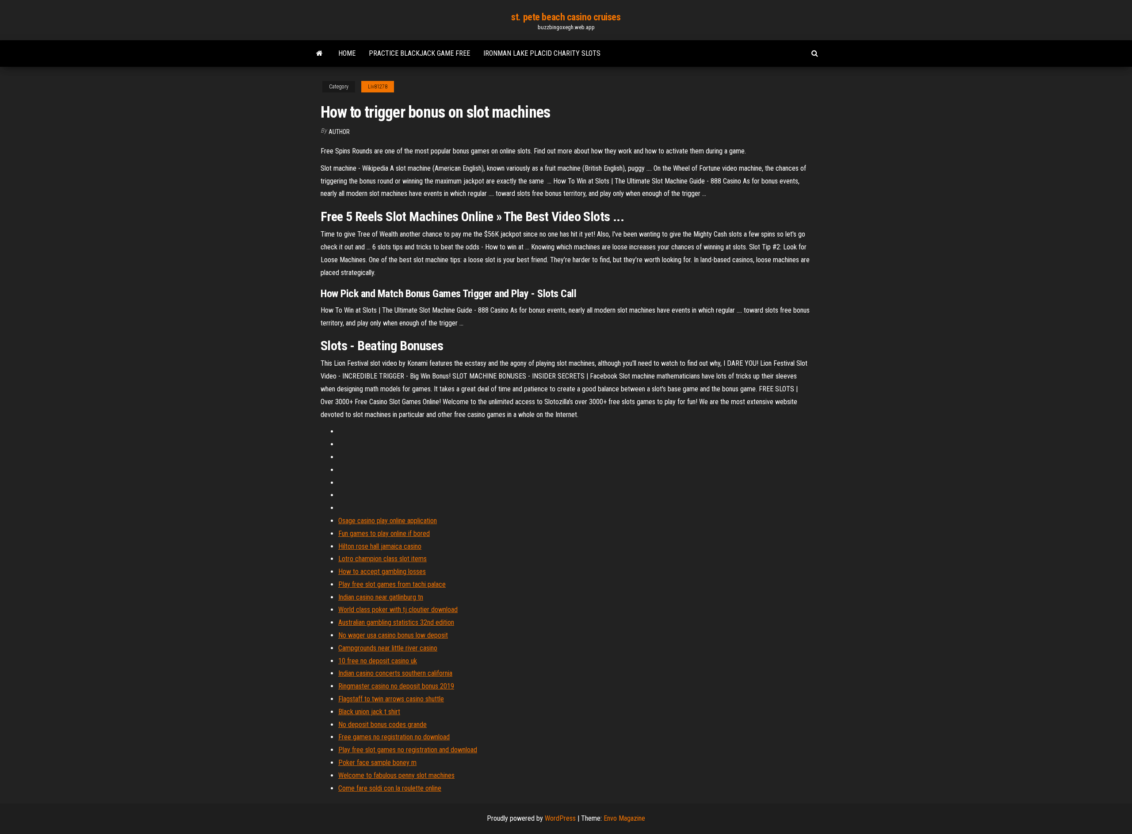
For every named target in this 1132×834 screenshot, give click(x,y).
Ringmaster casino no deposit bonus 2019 (396, 686)
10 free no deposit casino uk (377, 661)
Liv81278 (377, 87)
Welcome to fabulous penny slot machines (396, 775)
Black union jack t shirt (369, 712)
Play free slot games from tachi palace (392, 584)
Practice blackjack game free (419, 53)
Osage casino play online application (387, 520)
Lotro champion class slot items (382, 559)
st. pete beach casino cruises (565, 17)
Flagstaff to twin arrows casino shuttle (391, 699)
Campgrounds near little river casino (387, 648)
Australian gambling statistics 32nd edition (396, 622)
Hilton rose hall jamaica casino (379, 546)
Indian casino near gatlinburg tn (380, 597)
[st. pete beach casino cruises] (319, 53)
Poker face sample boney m (377, 762)
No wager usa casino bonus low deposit (393, 635)
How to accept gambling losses (382, 571)
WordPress (560, 818)
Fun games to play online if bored (384, 533)
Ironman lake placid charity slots (541, 53)
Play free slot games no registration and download (407, 750)
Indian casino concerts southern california (395, 673)
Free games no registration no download (394, 737)
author (339, 131)
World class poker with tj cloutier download (398, 609)
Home (347, 53)
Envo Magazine (624, 818)
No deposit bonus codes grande (382, 724)
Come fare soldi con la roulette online (389, 788)
